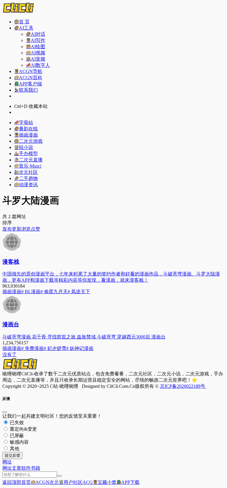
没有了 (9, 354)
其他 (14, 448)
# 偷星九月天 (54, 291)
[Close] (4, 412)
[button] (7, 461)
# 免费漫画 (32, 348)
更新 (16, 228)
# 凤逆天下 (79, 291)
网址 (7, 468)
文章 (16, 468)
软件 (26, 468)
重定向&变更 (23, 429)
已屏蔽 (16, 435)
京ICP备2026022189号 (183, 386)
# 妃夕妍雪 (55, 348)
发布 (7, 228)
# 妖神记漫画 (79, 348)
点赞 (35, 228)
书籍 (35, 468)
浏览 (26, 228)
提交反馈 (12, 455)
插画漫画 (11, 291)
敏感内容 (19, 442)
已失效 (16, 422)
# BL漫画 (30, 291)
